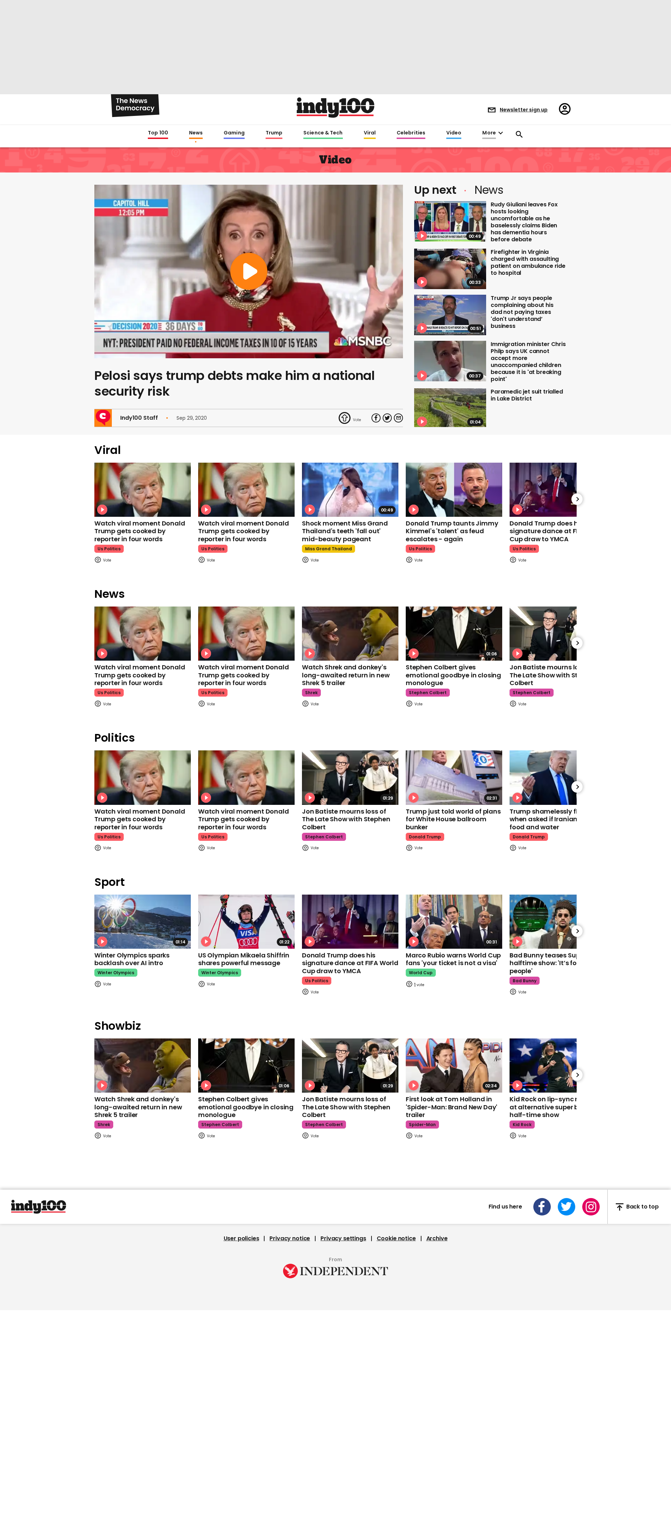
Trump (274, 133)
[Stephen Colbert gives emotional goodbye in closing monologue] (454, 634)
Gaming (234, 133)
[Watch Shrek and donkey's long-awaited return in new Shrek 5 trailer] (350, 634)
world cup (421, 973)
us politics (109, 549)
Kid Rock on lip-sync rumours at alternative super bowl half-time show (556, 1107)
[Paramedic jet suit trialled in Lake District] (450, 408)
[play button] (248, 271)
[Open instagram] (591, 1206)
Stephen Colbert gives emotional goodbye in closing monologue (453, 675)
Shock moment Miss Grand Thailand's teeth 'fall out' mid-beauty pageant (345, 531)
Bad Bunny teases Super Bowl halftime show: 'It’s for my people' (556, 963)
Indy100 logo (335, 107)
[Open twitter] (566, 1206)
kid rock (522, 1124)
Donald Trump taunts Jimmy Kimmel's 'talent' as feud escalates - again (452, 531)
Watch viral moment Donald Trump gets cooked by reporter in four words (139, 531)
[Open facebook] (542, 1206)
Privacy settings (343, 1238)
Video (453, 133)
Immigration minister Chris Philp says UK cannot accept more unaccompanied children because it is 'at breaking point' (528, 361)
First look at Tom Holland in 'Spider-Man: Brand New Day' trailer (451, 1107)
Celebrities (411, 133)
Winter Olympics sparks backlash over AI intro (131, 959)
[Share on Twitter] (387, 418)
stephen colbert (428, 693)
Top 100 (158, 133)
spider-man (422, 1124)
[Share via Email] (398, 418)
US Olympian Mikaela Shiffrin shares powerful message (243, 959)
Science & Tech (322, 133)
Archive (437, 1238)
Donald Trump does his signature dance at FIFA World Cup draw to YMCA (558, 531)
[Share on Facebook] (376, 418)
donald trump (425, 837)
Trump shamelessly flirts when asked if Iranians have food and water (554, 819)
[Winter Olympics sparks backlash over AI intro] (142, 922)
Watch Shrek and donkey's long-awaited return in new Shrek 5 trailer (345, 675)
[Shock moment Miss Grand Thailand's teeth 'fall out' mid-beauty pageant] (350, 490)
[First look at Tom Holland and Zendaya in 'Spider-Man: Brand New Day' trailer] (454, 1065)
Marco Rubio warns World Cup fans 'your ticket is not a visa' (453, 959)
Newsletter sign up (524, 109)
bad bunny (524, 981)
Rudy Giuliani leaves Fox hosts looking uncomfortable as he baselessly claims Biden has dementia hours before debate (524, 221)
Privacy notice (289, 1238)
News (196, 133)
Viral (370, 133)
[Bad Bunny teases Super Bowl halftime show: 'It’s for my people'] (558, 922)
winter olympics (116, 973)
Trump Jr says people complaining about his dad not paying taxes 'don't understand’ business (522, 312)
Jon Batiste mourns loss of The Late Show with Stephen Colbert (554, 675)
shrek (311, 693)
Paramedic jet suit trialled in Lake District (527, 395)
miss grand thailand (328, 549)
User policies (241, 1238)
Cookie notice (396, 1238)
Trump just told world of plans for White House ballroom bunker (453, 819)
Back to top (642, 1207)
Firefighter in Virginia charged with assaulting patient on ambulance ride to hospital (528, 262)
